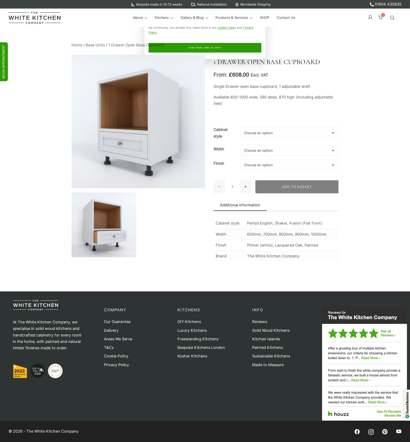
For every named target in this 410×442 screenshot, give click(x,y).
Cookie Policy (226, 27)
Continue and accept (205, 47)
